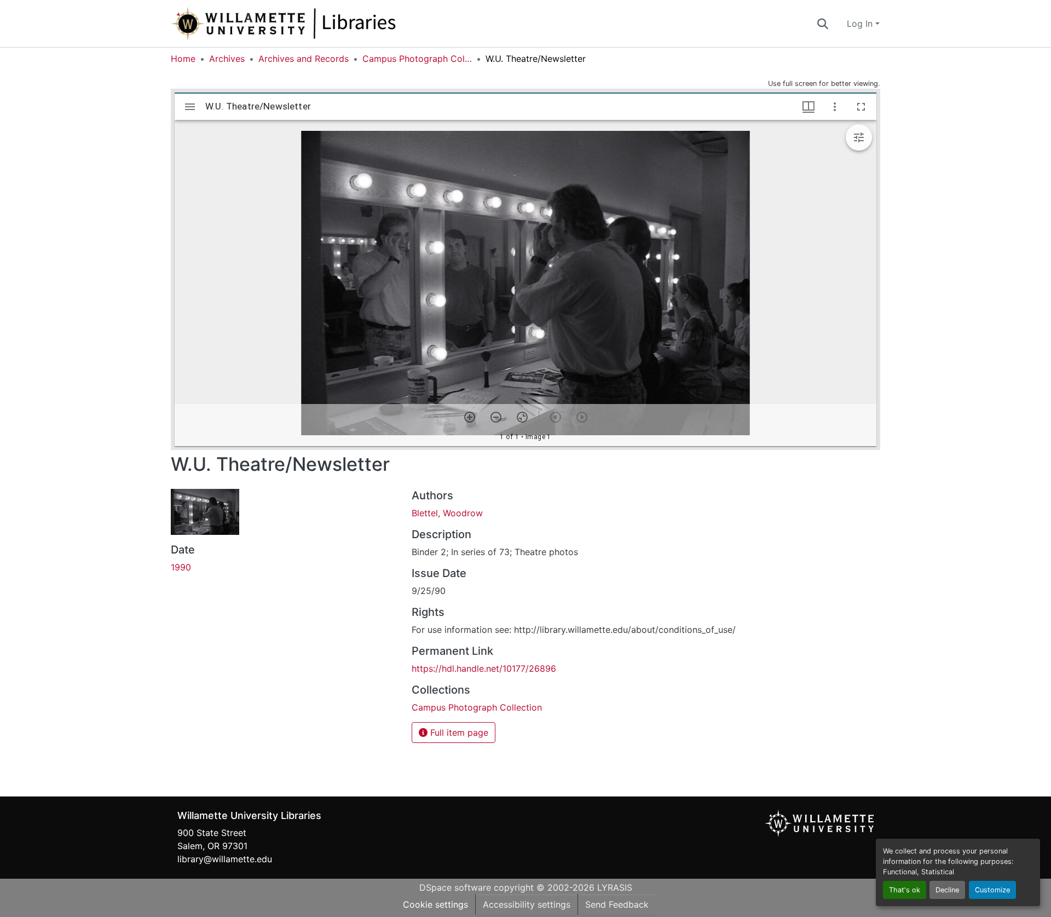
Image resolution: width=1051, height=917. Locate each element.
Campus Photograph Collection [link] (417, 58)
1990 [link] (181, 567)
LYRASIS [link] (614, 887)
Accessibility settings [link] (526, 904)
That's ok (904, 890)
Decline (947, 890)
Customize (992, 890)
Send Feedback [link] (617, 904)
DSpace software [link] (455, 887)
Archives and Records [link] (303, 58)
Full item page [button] (458, 732)
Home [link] (183, 58)
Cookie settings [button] (435, 904)
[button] (320, 23)
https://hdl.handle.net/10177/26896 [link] (484, 668)
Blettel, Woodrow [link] (447, 512)
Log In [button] (861, 23)
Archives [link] (227, 58)
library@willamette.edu (224, 858)
